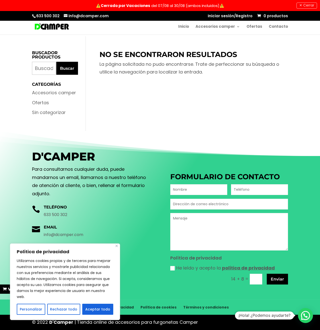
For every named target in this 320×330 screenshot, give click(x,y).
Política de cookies (158, 307)
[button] (305, 315)
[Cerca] (117, 246)
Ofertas (254, 27)
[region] (65, 282)
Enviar (277, 279)
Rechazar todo (63, 309)
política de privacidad (248, 268)
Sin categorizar (49, 112)
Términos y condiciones (206, 307)
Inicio (183, 27)
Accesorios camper (215, 27)
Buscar (67, 68)
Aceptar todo (97, 309)
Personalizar (31, 309)
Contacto (278, 27)
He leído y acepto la (225, 268)
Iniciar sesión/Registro (230, 16)
